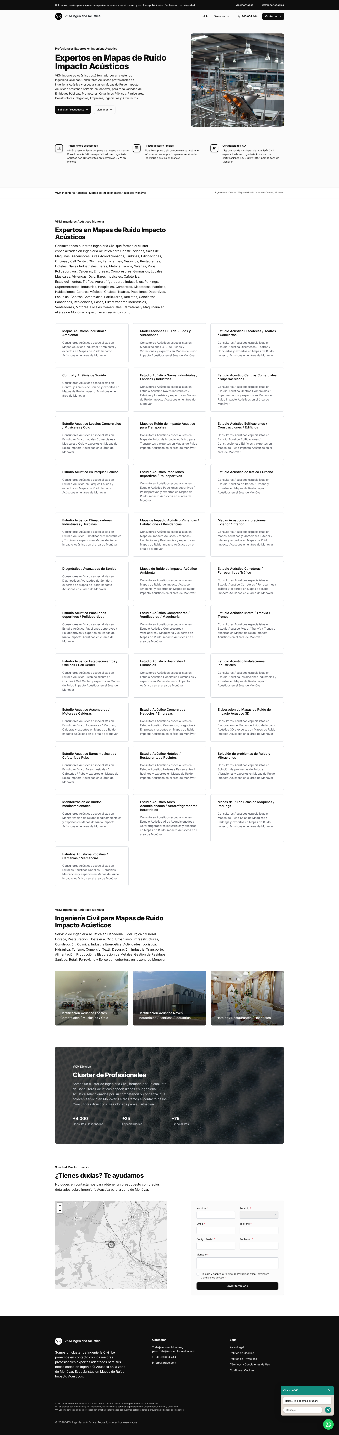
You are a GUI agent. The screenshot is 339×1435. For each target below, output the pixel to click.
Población (246, 1239)
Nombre (202, 1208)
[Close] (329, 1390)
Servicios (219, 16)
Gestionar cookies (273, 4)
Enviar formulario (237, 1285)
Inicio (205, 16)
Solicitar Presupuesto (71, 109)
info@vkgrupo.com (164, 1362)
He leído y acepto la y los (235, 1275)
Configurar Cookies (242, 1370)
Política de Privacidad (236, 1273)
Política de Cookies (242, 1353)
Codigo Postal (206, 1239)
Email (201, 1223)
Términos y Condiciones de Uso (250, 1364)
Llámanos (103, 109)
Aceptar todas (244, 4)
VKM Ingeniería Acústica (82, 16)
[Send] (328, 1410)
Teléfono (246, 1223)
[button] (111, 1245)
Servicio (245, 1208)
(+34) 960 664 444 (164, 1357)
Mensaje (203, 1254)
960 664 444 (249, 16)
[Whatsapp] (328, 1424)
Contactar (271, 16)
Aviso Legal (237, 1347)
